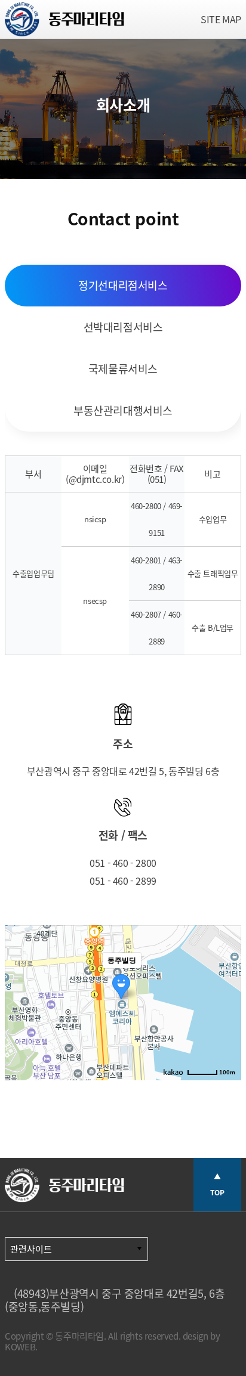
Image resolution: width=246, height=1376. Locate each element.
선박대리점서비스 (123, 326)
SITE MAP (221, 19)
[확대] (226, 981)
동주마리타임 (64, 22)
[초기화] (226, 1024)
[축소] (226, 1001)
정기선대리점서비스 (122, 285)
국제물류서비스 (123, 368)
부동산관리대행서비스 (123, 410)
